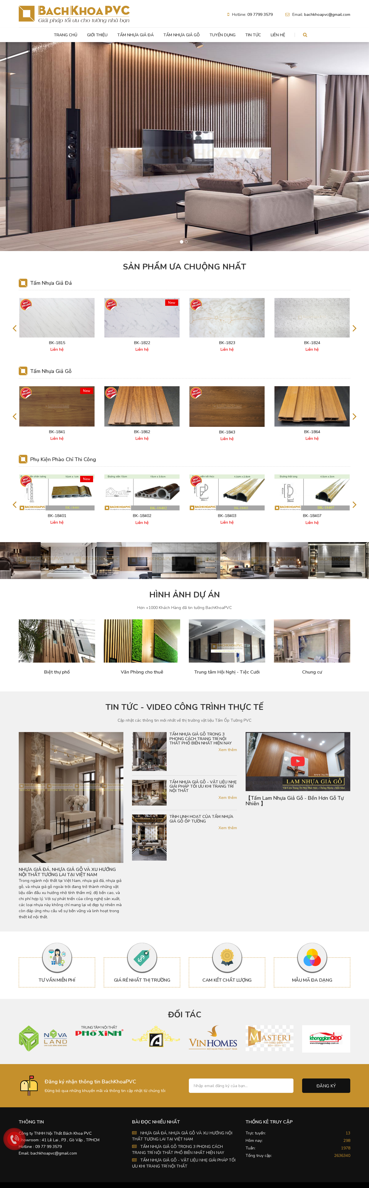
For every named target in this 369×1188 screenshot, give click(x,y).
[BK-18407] (312, 492)
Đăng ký (326, 1086)
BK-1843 (227, 432)
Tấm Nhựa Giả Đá (135, 35)
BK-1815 (57, 343)
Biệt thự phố (57, 672)
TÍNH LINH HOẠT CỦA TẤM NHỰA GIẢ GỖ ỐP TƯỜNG (201, 818)
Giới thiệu (97, 35)
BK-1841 (57, 432)
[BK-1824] (312, 317)
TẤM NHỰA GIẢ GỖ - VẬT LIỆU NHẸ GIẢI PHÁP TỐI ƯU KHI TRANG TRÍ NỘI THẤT (203, 786)
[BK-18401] (57, 492)
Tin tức (253, 35)
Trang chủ (65, 35)
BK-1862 (142, 432)
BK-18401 (57, 515)
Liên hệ (278, 35)
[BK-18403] (227, 492)
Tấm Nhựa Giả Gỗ (181, 35)
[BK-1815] (57, 317)
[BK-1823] (227, 317)
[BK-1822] (142, 317)
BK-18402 (142, 515)
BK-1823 (227, 343)
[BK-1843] (227, 406)
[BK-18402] (142, 492)
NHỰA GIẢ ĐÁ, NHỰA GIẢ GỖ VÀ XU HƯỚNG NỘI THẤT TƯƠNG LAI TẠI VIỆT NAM (67, 872)
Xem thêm (228, 750)
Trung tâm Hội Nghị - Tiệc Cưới (227, 672)
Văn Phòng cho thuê (142, 672)
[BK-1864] (312, 406)
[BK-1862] (142, 406)
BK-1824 (312, 343)
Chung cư (312, 672)
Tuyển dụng (223, 35)
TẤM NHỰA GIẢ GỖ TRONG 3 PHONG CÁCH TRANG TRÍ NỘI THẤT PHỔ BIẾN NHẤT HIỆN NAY (201, 738)
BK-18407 (312, 515)
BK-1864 (312, 432)
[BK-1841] (57, 406)
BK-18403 (227, 515)
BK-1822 (142, 343)
